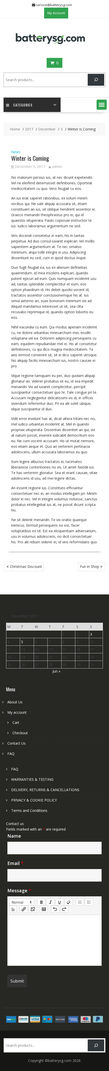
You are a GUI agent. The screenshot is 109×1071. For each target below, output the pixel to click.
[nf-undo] (55, 909)
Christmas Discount (26, 566)
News (16, 151)
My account (17, 712)
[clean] (69, 902)
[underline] (60, 902)
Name (14, 836)
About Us (15, 702)
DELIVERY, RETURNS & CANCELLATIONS (45, 789)
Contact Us (16, 743)
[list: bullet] (89, 902)
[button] (102, 105)
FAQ (10, 753)
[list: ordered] (80, 902)
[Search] (96, 80)
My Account (56, 13)
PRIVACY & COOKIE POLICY (34, 800)
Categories (22, 104)
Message (19, 890)
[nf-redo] (64, 909)
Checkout (20, 732)
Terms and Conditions (29, 810)
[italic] (50, 902)
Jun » (56, 671)
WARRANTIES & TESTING (32, 779)
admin (57, 166)
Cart (15, 722)
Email (15, 863)
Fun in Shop (89, 566)
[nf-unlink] (33, 909)
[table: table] (44, 909)
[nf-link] (24, 909)
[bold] (41, 902)
